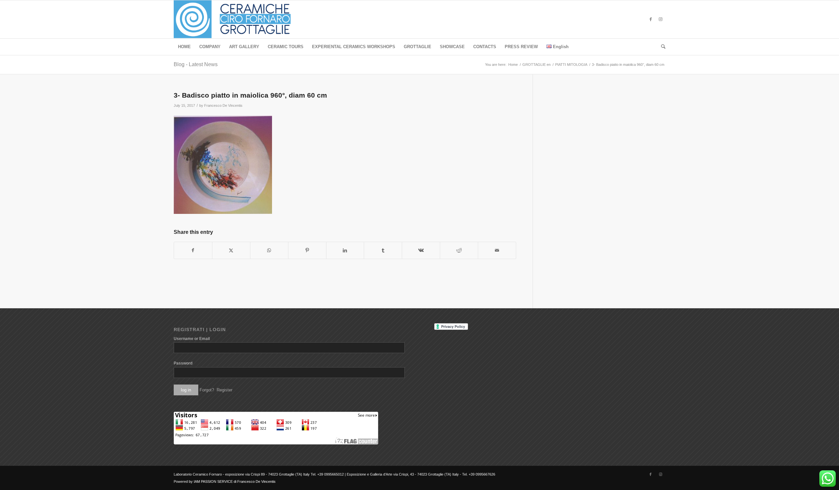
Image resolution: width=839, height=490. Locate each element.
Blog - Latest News (196, 64)
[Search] (661, 47)
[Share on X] (231, 250)
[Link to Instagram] (660, 19)
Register (224, 389)
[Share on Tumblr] (383, 250)
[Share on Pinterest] (307, 250)
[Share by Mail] (497, 250)
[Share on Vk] (421, 250)
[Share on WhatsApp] (269, 250)
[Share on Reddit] (459, 250)
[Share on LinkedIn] (345, 250)
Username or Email (192, 338)
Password (183, 363)
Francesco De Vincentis (223, 105)
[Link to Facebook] (650, 19)
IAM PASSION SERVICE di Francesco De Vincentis (235, 481)
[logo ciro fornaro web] (240, 19)
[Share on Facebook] (193, 250)
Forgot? (207, 389)
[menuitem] (184, 47)
